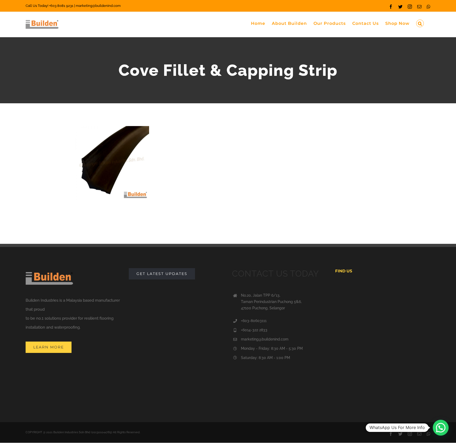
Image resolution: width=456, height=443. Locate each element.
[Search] (420, 23)
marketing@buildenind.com (264, 339)
